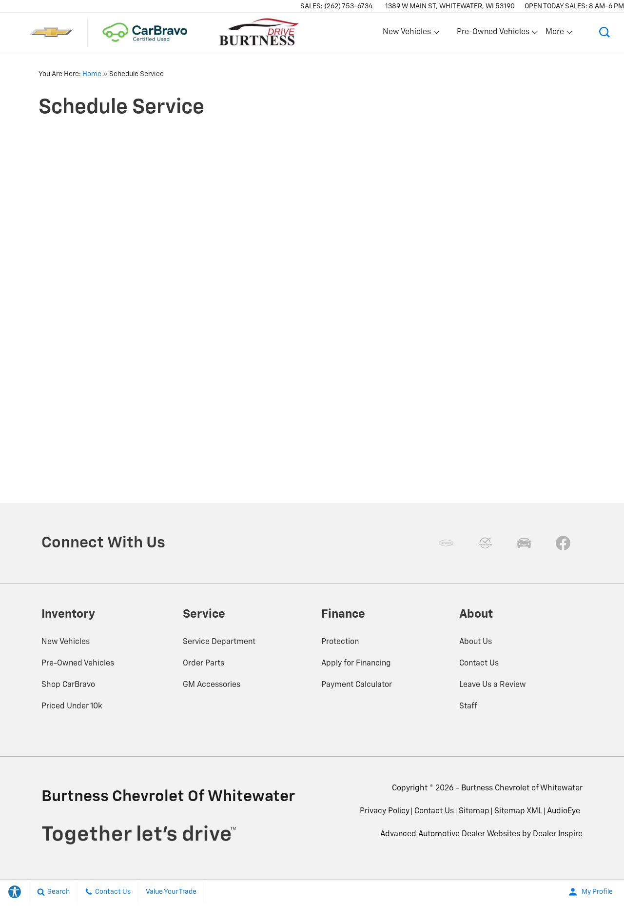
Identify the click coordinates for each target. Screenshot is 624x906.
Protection (340, 642)
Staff (468, 706)
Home (91, 74)
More (555, 34)
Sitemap (474, 811)
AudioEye (563, 811)
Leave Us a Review (492, 685)
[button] (604, 32)
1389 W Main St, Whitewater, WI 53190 (450, 6)
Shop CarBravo (68, 685)
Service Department (219, 642)
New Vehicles (65, 642)
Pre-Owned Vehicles (77, 663)
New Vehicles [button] (406, 34)
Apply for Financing (356, 663)
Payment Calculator (356, 685)
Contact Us (479, 663)
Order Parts (203, 663)
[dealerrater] (485, 543)
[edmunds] (524, 543)
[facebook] (563, 543)
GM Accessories (211, 685)
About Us (475, 642)
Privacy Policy (385, 811)
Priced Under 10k (71, 706)
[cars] (446, 543)
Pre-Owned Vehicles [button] (492, 34)
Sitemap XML (518, 811)
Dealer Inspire (558, 834)
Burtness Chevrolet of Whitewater (522, 788)
